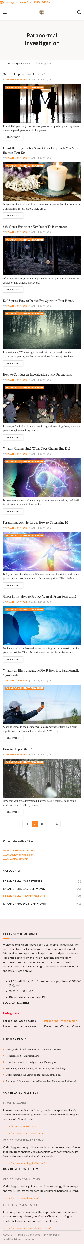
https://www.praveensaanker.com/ (24, 1133)
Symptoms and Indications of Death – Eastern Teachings (36, 1068)
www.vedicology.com (15, 858)
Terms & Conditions (29, 1234)
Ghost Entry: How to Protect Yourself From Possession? (39, 596)
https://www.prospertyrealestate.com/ (27, 1228)
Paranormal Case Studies (22, 881)
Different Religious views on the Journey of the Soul (33, 1075)
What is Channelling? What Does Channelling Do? (36, 448)
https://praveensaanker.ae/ (19, 1126)
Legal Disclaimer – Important (19, 1239)
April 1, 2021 (38, 79)
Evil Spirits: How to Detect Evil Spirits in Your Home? (38, 300)
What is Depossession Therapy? (24, 74)
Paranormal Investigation (38, 63)
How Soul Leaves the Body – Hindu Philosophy (31, 1062)
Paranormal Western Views (24, 903)
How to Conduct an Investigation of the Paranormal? (38, 374)
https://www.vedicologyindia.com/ (24, 1163)
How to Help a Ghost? (17, 749)
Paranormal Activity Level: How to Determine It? (35, 522)
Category (17, 63)
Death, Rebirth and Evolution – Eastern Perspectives (34, 1049)
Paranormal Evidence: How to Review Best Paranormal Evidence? (41, 1081)
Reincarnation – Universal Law (22, 1055)
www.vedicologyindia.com (18, 854)
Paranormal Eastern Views (24, 888)
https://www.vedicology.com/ (21, 1197)
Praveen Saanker (16, 79)
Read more (13, 137)
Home (6, 63)
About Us (8, 1234)
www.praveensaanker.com (19, 850)
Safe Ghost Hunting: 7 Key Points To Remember (35, 226)
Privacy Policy (52, 1234)
